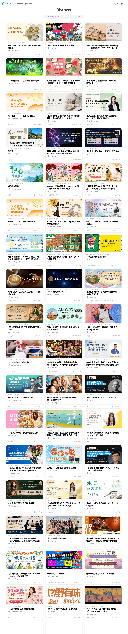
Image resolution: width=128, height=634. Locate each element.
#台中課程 (11, 477)
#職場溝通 (90, 125)
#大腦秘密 (51, 512)
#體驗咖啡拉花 (13, 301)
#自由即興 (51, 230)
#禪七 (10, 160)
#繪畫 (88, 336)
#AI (49, 160)
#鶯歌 (10, 230)
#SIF (49, 54)
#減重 (88, 195)
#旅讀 (88, 547)
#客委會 (50, 89)
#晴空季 (11, 89)
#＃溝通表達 (91, 618)
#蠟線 (88, 54)
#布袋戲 (50, 477)
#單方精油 (90, 582)
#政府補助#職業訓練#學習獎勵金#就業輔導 (60, 582)
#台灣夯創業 (91, 371)
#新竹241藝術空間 (92, 265)
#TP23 (50, 547)
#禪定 (10, 195)
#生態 (88, 512)
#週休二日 (90, 442)
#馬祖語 (50, 618)
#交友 (10, 582)
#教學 (10, 512)
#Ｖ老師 (11, 442)
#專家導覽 (51, 265)
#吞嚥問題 (11, 371)
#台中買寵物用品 (53, 195)
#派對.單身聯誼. (53, 371)
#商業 (10, 406)
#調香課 (50, 125)
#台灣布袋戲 (91, 89)
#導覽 (10, 125)
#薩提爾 (11, 336)
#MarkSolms (52, 336)
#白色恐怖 (11, 265)
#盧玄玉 (89, 230)
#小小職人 (11, 54)
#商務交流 (11, 547)
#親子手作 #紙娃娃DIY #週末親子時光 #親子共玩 (99, 301)
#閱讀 (49, 442)
